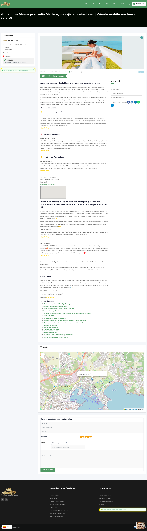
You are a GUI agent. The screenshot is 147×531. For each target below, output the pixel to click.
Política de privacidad (105, 498)
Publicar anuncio (54, 495)
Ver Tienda (8, 53)
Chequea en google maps (48, 184)
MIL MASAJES (13, 40)
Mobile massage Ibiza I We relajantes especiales (59, 304)
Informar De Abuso (118, 97)
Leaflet (126, 409)
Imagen (42, 442)
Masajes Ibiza (64, 72)
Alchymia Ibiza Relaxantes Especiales (55, 306)
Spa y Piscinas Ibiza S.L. (51, 332)
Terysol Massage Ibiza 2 (51, 327)
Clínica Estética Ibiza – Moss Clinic (54, 318)
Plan (93, 4)
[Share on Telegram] (112, 105)
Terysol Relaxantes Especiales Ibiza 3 (55, 337)
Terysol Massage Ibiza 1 (51, 311)
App (100, 4)
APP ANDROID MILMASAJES (58, 513)
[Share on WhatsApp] (138, 102)
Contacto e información (106, 495)
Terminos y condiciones (106, 501)
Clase (114, 4)
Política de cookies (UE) (56, 516)
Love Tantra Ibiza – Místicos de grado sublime (58, 335)
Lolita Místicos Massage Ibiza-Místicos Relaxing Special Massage (64, 320)
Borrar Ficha (53, 507)
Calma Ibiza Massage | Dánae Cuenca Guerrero (58, 308)
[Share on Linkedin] (135, 102)
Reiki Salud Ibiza (48, 316)
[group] (18, 70)
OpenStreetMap (133, 409)
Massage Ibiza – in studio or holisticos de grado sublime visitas (63, 323)
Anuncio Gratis (140, 4)
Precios (101, 504)
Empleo (123, 4)
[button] (92, 379)
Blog (107, 4)
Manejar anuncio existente (57, 504)
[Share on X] (131, 102)
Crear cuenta (53, 498)
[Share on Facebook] (128, 102)
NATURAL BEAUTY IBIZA (51, 330)
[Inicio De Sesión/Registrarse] (129, 4)
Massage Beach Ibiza (50, 325)
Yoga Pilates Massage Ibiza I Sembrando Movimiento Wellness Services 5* (67, 313)
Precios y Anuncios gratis (57, 501)
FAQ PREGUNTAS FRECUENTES (59, 510)
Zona (85, 4)
